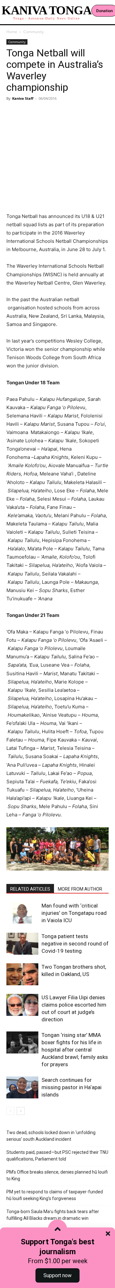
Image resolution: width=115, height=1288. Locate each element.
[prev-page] (10, 1111)
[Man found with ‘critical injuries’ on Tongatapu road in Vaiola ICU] (22, 913)
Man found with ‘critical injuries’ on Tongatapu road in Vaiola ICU (74, 912)
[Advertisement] (57, 147)
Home (11, 31)
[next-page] (21, 1111)
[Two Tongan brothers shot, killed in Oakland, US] (22, 974)
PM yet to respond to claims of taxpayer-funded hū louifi (54, 1195)
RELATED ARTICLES (30, 889)
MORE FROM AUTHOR (80, 889)
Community (33, 31)
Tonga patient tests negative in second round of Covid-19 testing (75, 943)
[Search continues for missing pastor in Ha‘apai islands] (22, 1087)
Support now (57, 1275)
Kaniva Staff (23, 98)
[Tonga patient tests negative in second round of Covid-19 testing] (22, 944)
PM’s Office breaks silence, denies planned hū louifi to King (57, 1175)
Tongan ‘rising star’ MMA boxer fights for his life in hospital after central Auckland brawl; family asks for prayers (75, 1049)
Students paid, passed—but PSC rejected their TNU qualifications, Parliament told (57, 1155)
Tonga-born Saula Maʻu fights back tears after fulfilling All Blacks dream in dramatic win (52, 1215)
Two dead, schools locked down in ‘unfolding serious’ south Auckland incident (51, 1136)
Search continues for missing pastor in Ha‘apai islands (72, 1087)
